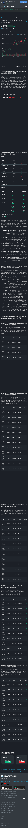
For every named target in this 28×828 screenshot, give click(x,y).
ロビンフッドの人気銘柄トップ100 (9, 795)
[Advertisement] (14, 61)
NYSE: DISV (11, 17)
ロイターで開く (19, 771)
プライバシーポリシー (6, 781)
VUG (6, 757)
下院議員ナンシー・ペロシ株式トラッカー (10, 793)
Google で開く (12, 769)
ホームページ (4, 17)
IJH (20, 757)
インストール (23, 2)
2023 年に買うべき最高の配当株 (8, 791)
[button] (2, 6)
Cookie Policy (16, 781)
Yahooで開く (4, 769)
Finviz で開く (19, 769)
